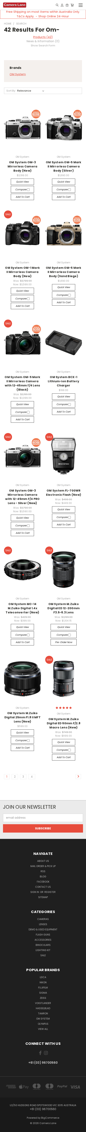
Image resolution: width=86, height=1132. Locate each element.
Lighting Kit (43, 950)
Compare (21, 189)
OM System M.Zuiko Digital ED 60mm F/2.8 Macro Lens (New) (63, 723)
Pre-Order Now (63, 642)
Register (50, 892)
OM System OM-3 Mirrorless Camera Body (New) (22, 166)
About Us (43, 861)
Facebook (43, 881)
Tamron (43, 1013)
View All (43, 1029)
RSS (43, 871)
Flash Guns (43, 934)
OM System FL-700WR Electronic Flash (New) (63, 493)
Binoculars (43, 945)
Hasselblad (43, 1008)
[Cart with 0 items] (72, 5)
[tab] (43, 41)
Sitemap (43, 897)
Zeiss (43, 998)
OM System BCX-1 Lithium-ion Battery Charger (63, 381)
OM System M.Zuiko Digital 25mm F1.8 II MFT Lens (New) (22, 717)
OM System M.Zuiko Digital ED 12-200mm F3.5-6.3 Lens (63, 608)
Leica (43, 977)
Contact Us (43, 887)
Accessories (43, 939)
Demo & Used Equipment (43, 929)
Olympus (43, 1023)
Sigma (43, 992)
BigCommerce (50, 1117)
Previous (6, 1128)
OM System (18, 74)
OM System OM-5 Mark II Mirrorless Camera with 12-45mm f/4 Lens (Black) (22, 383)
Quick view (22, 181)
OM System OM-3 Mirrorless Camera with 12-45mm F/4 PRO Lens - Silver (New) (22, 497)
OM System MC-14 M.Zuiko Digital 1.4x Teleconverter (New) (22, 608)
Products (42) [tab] (43, 37)
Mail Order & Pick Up (43, 866)
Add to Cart (22, 196)
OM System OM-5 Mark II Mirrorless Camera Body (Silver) (63, 166)
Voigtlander (43, 1003)
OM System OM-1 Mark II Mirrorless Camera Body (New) (22, 272)
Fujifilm (43, 987)
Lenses (43, 924)
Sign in (35, 892)
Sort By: (11, 91)
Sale (43, 955)
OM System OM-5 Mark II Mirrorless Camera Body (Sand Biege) (63, 272)
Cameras (43, 919)
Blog (43, 876)
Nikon (43, 982)
